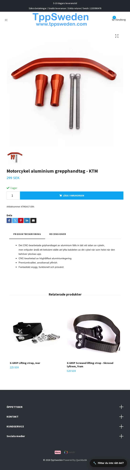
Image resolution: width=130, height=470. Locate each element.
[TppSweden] (60, 20)
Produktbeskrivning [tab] (27, 234)
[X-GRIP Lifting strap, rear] (36, 331)
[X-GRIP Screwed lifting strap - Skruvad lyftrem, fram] (93, 331)
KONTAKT (12, 416)
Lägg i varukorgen (73, 195)
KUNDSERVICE (15, 426)
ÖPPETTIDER (15, 407)
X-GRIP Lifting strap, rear (25, 363)
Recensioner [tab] (57, 234)
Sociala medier (16, 436)
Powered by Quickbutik (75, 460)
